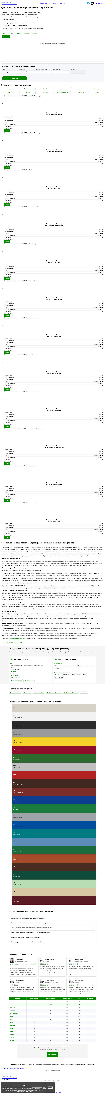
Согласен (50, 1087)
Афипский (78, 674)
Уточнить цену (52, 1054)
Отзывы (35, 33)
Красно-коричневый (62, 92)
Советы (12, 33)
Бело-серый (45, 92)
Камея (11, 1016)
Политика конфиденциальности (9, 1066)
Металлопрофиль (39, 692)
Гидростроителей (82, 665)
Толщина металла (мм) (41, 69)
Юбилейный (66, 665)
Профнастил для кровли (55, 692)
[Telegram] (88, 3)
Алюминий (62, 88)
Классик (12, 1028)
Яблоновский (58, 674)
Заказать (7, 130)
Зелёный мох (27, 88)
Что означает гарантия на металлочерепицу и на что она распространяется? (32, 923)
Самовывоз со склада (17, 680)
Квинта (11, 1022)
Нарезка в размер (30, 680)
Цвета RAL (27, 33)
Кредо (11, 1019)
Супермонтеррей (14, 1013)
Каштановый (10, 88)
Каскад (11, 1001)
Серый (45, 88)
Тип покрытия (56, 69)
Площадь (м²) (22, 69)
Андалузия (12, 1040)
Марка (3, 69)
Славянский (57, 668)
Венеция (12, 1034)
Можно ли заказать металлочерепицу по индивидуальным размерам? (30, 932)
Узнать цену (19, 642)
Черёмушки (73, 665)
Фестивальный (58, 665)
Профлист (54, 3)
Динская (84, 674)
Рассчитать (6, 36)
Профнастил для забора (71, 692)
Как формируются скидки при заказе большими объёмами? (27, 942)
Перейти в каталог (8, 642)
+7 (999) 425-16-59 (99, 3)
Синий (80, 88)
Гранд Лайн (12, 1007)
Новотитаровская (59, 677)
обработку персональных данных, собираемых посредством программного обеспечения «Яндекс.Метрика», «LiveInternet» (25, 1090)
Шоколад (27, 92)
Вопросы (19, 33)
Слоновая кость (80, 92)
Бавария (12, 1037)
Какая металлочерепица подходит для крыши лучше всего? (28, 918)
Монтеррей (12, 1010)
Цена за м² (72, 69)
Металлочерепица (45, 3)
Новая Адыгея (66, 674)
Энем (72, 674)
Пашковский (90, 665)
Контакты (62, 3)
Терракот (10, 92)
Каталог (5, 33)
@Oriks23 (12, 673)
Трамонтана (12, 1025)
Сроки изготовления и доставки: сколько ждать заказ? (26, 937)
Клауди (11, 1031)
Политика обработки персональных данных (12, 1068)
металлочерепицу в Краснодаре (17, 638)
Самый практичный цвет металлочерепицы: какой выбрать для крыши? (31, 927)
